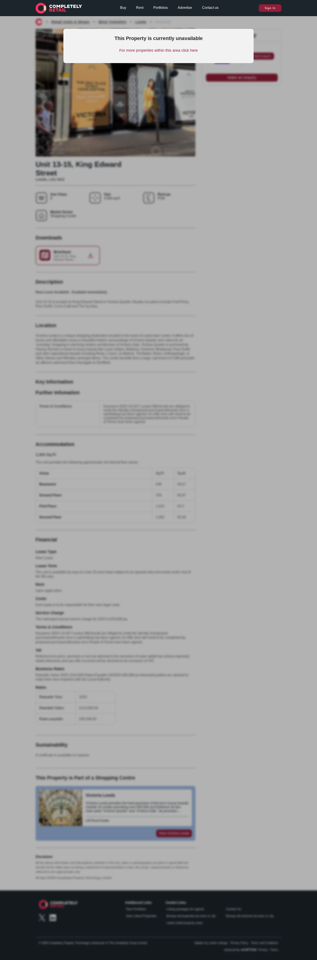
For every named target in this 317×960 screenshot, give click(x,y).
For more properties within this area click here (158, 50)
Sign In (270, 8)
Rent (139, 7)
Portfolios (160, 7)
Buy (123, 7)
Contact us (210, 7)
